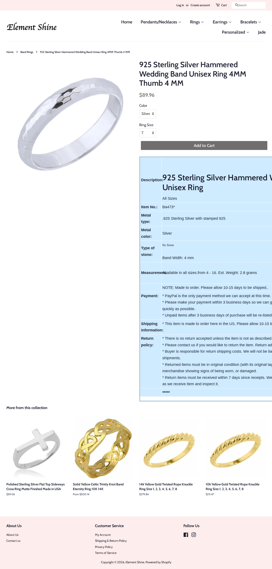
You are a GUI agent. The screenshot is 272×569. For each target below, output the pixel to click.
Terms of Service (105, 553)
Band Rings (26, 52)
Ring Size (146, 125)
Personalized (234, 32)
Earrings (220, 21)
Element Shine (135, 562)
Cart (224, 5)
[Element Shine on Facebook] (185, 536)
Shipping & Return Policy (111, 541)
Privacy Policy (104, 547)
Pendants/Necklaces (159, 21)
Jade (262, 32)
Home (126, 21)
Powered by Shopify (158, 562)
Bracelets (249, 21)
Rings (195, 21)
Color (143, 105)
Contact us (13, 541)
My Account (103, 535)
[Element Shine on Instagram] (193, 536)
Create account (200, 5)
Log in (180, 5)
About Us (12, 535)
